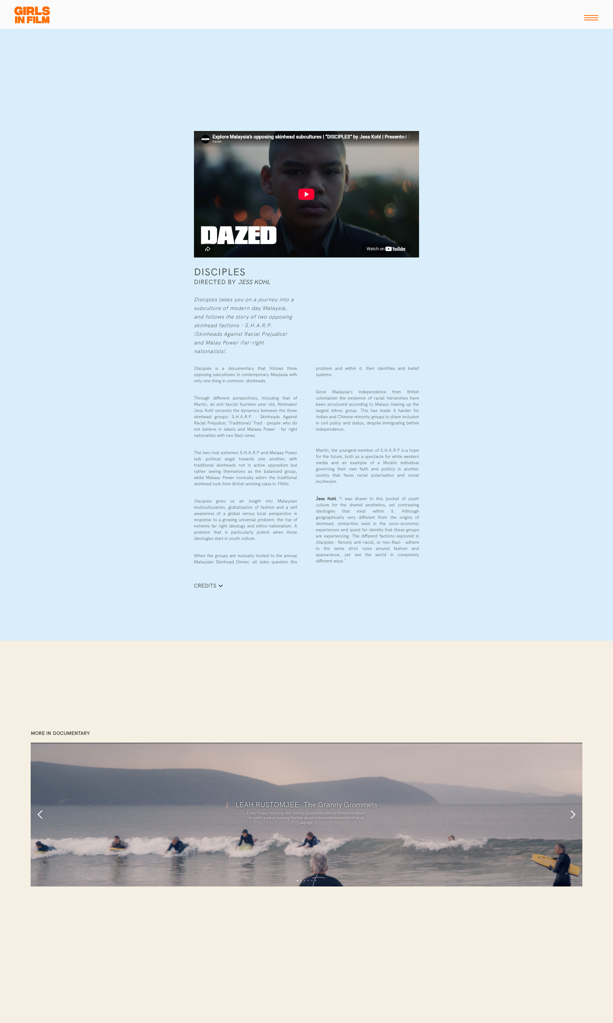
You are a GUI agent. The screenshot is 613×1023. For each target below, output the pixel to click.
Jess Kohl (254, 282)
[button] (40, 814)
